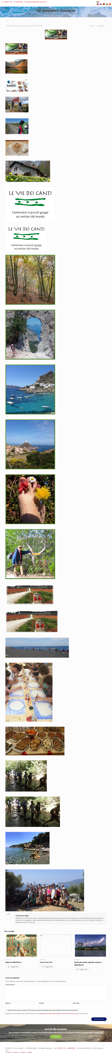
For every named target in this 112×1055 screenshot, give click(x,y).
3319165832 (19, 2)
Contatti (8, 1052)
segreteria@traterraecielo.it (36, 2)
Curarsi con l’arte (46, 962)
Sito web (76, 1003)
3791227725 (7, 2)
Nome (8, 1003)
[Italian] (98, 2)
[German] (104, 5)
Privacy (15, 1052)
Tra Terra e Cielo (25, 26)
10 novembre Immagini (71, 14)
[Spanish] (110, 5)
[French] (101, 5)
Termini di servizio (68, 1013)
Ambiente (55, 14)
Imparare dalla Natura (13, 962)
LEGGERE (44, 14)
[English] (98, 5)
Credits (29, 1052)
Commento (10, 985)
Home (35, 14)
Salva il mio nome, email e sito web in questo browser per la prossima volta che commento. (42, 1010)
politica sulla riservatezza (51, 1013)
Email (42, 1003)
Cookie (22, 1052)
